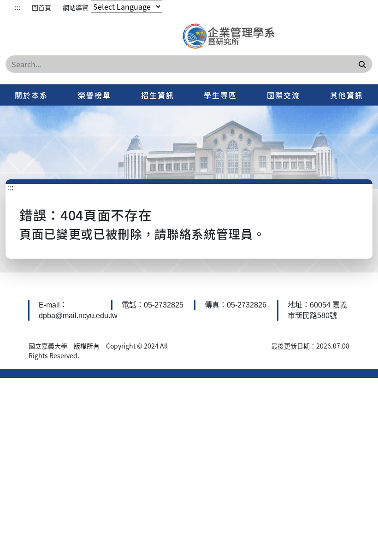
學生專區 (220, 95)
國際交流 (283, 95)
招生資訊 (157, 95)
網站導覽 (76, 7)
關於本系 (31, 95)
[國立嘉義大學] (231, 37)
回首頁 (41, 7)
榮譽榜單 (94, 95)
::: (17, 7)
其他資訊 (346, 95)
